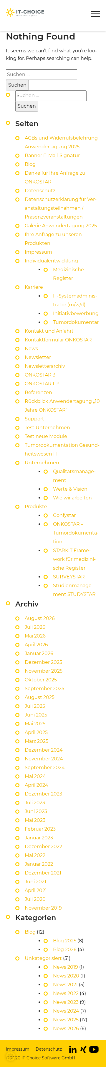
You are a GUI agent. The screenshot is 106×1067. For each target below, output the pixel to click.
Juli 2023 (35, 802)
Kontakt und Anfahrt (49, 331)
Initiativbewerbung (76, 313)
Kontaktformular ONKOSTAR (58, 340)
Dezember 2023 (43, 794)
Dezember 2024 (44, 750)
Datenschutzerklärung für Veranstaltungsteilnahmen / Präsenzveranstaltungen (61, 208)
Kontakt (15, 4)
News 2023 (66, 1002)
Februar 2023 (40, 829)
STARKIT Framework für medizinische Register (74, 559)
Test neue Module (46, 436)
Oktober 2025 (41, 680)
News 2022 (66, 993)
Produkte (18, 29)
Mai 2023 (35, 820)
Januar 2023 (39, 838)
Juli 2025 (35, 706)
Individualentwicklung (51, 261)
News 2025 (66, 1020)
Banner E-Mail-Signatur (52, 155)
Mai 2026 (35, 636)
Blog (30, 164)
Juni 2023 (36, 811)
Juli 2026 (35, 627)
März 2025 (36, 741)
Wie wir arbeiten (72, 498)
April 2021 (36, 890)
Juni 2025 (36, 715)
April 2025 (36, 732)
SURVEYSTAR (69, 577)
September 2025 (44, 688)
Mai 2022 (35, 855)
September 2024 (45, 767)
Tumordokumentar (76, 322)
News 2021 (65, 984)
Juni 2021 (35, 881)
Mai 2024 (35, 776)
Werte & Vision (70, 489)
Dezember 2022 (43, 846)
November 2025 (43, 671)
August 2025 (39, 697)
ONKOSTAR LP (42, 383)
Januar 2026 (39, 653)
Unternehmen (42, 462)
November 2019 (43, 908)
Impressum (38, 252)
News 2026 (66, 1028)
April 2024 (36, 785)
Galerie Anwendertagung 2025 (61, 225)
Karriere (34, 287)
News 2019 (65, 967)
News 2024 (66, 1011)
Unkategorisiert (43, 958)
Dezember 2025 (43, 662)
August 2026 (40, 618)
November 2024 (44, 759)
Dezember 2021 (43, 873)
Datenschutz (40, 190)
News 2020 (66, 976)
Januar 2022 (39, 864)
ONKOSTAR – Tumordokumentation (76, 532)
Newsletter (44, 4)
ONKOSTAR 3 (40, 375)
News (31, 348)
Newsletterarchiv (45, 366)
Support (34, 419)
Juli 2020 (35, 899)
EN (67, 4)
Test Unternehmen (47, 427)
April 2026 (36, 644)
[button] (95, 15)
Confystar (64, 515)
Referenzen (38, 392)
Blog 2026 (65, 949)
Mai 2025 (35, 723)
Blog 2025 (64, 941)
